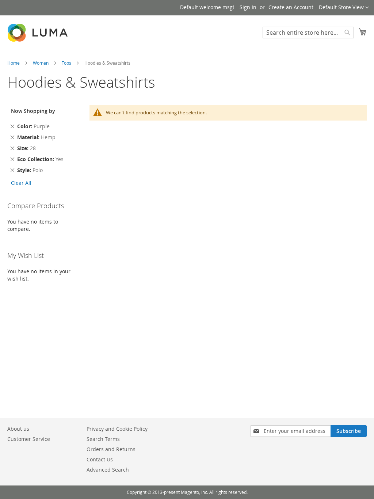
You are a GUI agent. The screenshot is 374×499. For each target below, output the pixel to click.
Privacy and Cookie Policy (117, 428)
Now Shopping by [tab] (33, 110)
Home (14, 63)
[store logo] (38, 33)
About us (18, 428)
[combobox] (308, 32)
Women (41, 63)
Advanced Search (108, 469)
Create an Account (290, 7)
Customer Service (28, 438)
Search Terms (103, 438)
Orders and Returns (111, 449)
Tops (67, 63)
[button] (344, 8)
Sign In (248, 7)
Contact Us (100, 459)
